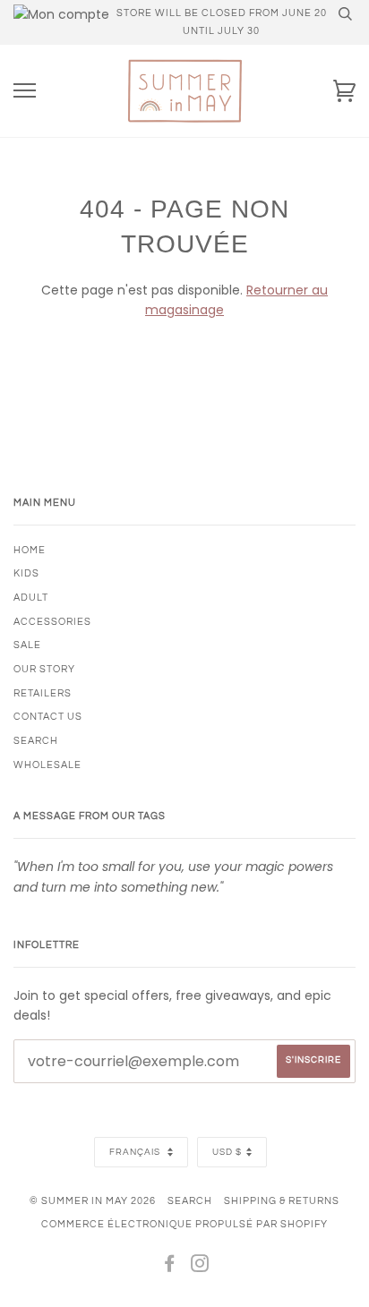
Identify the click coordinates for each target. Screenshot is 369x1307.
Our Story (44, 669)
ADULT (30, 597)
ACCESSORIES (52, 622)
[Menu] (24, 91)
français (136, 1152)
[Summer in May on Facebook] (169, 1267)
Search (189, 1201)
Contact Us (47, 717)
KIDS (26, 573)
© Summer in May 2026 (93, 1201)
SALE (27, 645)
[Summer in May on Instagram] (200, 1267)
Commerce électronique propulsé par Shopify (184, 1224)
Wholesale (47, 765)
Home (29, 550)
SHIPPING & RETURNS (281, 1201)
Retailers (42, 693)
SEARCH (35, 741)
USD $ (227, 1152)
